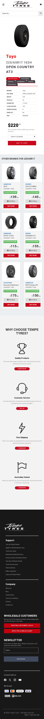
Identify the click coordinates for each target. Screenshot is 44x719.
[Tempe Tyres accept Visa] (7, 691)
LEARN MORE (22, 448)
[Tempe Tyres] (21, 4)
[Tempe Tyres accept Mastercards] (12, 691)
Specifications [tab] (13, 79)
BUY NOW (11, 206)
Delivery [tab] (10, 82)
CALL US (22, 408)
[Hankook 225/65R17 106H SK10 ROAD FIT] (11, 172)
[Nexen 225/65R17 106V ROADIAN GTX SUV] (33, 222)
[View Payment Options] (7, 696)
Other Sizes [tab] (12, 84)
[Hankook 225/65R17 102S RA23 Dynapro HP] (33, 271)
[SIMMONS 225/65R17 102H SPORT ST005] (11, 222)
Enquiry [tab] (30, 82)
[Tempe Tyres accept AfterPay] (20, 691)
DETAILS (12, 201)
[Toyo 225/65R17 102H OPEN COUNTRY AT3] (22, 36)
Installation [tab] (21, 82)
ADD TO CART (22, 143)
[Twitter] (10, 680)
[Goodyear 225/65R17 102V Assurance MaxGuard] (11, 271)
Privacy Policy (10, 558)
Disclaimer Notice (21, 558)
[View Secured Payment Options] (16, 696)
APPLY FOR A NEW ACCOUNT (22, 631)
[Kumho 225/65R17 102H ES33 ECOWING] (33, 172)
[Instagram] (15, 680)
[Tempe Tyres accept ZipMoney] (28, 691)
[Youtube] (20, 680)
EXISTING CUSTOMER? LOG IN (22, 625)
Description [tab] (25, 79)
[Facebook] (5, 680)
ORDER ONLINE (22, 369)
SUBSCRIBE (21, 659)
